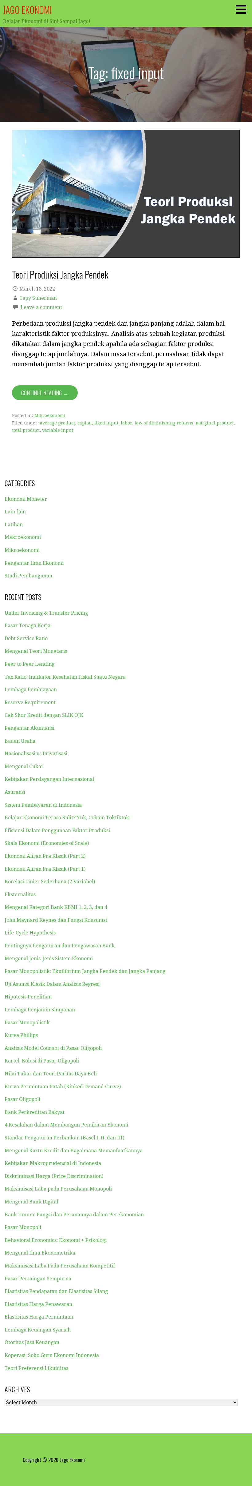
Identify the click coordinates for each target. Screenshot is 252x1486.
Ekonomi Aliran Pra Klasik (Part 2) (45, 856)
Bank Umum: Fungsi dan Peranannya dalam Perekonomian (74, 1215)
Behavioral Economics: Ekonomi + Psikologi (56, 1240)
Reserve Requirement (30, 702)
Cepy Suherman (38, 298)
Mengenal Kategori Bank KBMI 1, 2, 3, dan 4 (56, 907)
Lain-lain (15, 512)
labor (126, 422)
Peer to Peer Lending (29, 664)
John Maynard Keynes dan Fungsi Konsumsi (56, 920)
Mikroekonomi (49, 415)
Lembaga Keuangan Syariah (38, 1330)
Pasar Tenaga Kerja (27, 626)
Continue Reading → (45, 393)
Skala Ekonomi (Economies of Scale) (47, 843)
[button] (243, 9)
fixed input (106, 422)
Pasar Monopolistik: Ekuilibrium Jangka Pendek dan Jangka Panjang (85, 971)
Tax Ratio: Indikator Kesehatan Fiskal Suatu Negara (65, 677)
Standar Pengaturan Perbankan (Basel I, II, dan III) (64, 1138)
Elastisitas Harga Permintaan (39, 1317)
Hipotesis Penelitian (28, 997)
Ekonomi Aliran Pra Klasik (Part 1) (45, 869)
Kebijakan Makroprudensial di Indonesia (53, 1163)
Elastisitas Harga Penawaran (38, 1304)
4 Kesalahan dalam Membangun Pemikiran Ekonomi (66, 1125)
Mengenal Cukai (24, 766)
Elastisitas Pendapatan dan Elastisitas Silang (56, 1291)
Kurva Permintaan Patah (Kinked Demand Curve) (63, 1087)
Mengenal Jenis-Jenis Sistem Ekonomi (49, 959)
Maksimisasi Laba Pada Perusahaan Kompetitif (60, 1266)
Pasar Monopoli (23, 1227)
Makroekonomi (23, 537)
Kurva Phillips (21, 1035)
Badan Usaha (20, 741)
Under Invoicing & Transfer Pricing (46, 613)
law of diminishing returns (164, 422)
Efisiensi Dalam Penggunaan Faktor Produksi (57, 830)
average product (57, 422)
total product (26, 430)
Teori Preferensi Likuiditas (36, 1368)
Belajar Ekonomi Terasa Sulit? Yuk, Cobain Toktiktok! (68, 818)
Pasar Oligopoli (22, 1099)
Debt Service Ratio (26, 638)
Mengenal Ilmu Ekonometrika (40, 1253)
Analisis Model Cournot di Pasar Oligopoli (53, 1048)
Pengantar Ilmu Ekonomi (34, 563)
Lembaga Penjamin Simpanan (40, 1010)
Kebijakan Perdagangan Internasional (49, 779)
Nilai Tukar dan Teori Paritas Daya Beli (51, 1074)
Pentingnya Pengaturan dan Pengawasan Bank (60, 946)
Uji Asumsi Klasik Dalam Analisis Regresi (52, 984)
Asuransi (15, 792)
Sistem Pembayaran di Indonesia (43, 805)
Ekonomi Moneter (26, 499)
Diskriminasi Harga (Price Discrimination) (54, 1176)
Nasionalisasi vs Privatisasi (36, 754)
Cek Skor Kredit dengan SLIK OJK (44, 715)
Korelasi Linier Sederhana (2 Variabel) (50, 882)
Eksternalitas (20, 895)
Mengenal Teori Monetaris (36, 651)
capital (84, 422)
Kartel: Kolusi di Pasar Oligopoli (42, 1061)
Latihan (14, 525)
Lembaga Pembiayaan (31, 690)
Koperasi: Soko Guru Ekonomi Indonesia (52, 1355)
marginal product (215, 422)
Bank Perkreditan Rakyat (35, 1112)
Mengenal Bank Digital (31, 1202)
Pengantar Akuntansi (29, 728)
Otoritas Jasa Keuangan (32, 1342)
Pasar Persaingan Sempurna (38, 1279)
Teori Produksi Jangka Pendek (60, 274)
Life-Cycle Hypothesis (30, 933)
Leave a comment (41, 307)
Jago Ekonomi (27, 10)
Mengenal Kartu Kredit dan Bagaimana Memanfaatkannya (74, 1151)
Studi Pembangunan (28, 576)
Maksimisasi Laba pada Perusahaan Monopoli (58, 1189)
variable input (57, 430)
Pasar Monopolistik (27, 1023)
